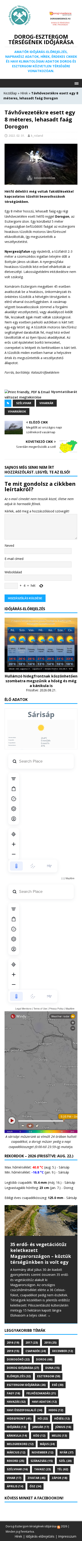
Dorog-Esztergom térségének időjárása (31, 1526)
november (42, 1452)
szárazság (42, 1461)
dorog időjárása (23, 1368)
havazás (16, 1402)
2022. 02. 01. (17, 135)
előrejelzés (19, 1376)
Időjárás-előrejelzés (40, 1536)
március (16, 1452)
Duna (52, 1368)
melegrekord (20, 1444)
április (15, 1486)
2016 (13, 1343)
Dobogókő (18, 1359)
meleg (59, 1436)
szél (65, 1461)
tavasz (42, 1469)
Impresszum (67, 1536)
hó (43, 1418)
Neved (9, 545)
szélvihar (23, 403)
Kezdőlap (10, 93)
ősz (35, 1486)
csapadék (36, 1351)
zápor (59, 1478)
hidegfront (19, 1418)
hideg (56, 1410)
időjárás (16, 1427)
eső (57, 1385)
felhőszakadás (41, 1393)
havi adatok (44, 1402)
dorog (44, 1359)
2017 (32, 1343)
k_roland (37, 135)
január (40, 1427)
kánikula (17, 1436)
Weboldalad (13, 572)
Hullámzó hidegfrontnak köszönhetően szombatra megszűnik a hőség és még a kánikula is (41, 681)
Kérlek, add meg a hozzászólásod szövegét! (37, 511)
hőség (62, 1418)
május (47, 1444)
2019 (13, 1351)
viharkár (46, 403)
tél (62, 1469)
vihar (14, 1478)
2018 (50, 1343)
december (62, 1351)
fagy (13, 1393)
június (63, 1427)
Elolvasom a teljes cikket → (30, 1315)
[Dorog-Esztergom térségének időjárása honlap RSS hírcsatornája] (58, 1526)
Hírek (24, 93)
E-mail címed (14, 558)
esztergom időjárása (26, 1385)
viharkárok (17, 411)
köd (39, 1436)
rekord (15, 1461)
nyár (66, 1452)
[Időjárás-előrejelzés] (41, 669)
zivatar (36, 1478)
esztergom (48, 1376)
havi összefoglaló (24, 1410)
